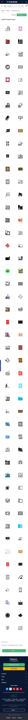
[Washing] (8, 411)
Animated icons (15, 10)
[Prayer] (20, 54)
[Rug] (20, 92)
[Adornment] (8, 41)
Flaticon (14, 717)
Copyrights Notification (10, 700)
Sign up (14, 695)
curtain (20, 645)
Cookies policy (22, 699)
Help (2, 679)
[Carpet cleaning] (8, 156)
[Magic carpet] (8, 437)
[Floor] (20, 347)
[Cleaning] (20, 488)
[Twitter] (10, 689)
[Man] (8, 386)
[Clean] (20, 80)
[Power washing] (8, 29)
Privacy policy (15, 699)
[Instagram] (17, 689)
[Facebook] (7, 689)
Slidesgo (20, 717)
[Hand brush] (20, 628)
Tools (3, 676)
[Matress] (20, 500)
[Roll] (8, 590)
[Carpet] (20, 29)
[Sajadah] (8, 182)
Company (3, 682)
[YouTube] (21, 689)
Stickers (8, 10)
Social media (14, 685)
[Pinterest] (14, 689)
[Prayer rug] (20, 590)
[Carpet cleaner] (20, 220)
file (17, 645)
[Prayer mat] (20, 194)
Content (3, 673)
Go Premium (14, 668)
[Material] (20, 539)
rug (2, 645)
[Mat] (8, 92)
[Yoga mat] (20, 143)
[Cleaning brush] (8, 373)
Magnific (8, 717)
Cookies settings (20, 700)
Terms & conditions (6, 699)
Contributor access (14, 664)
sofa (6, 645)
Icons (2, 10)
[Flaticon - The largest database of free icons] (12, 2)
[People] (20, 462)
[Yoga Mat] (20, 207)
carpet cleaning (11, 645)
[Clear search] (19, 6)
